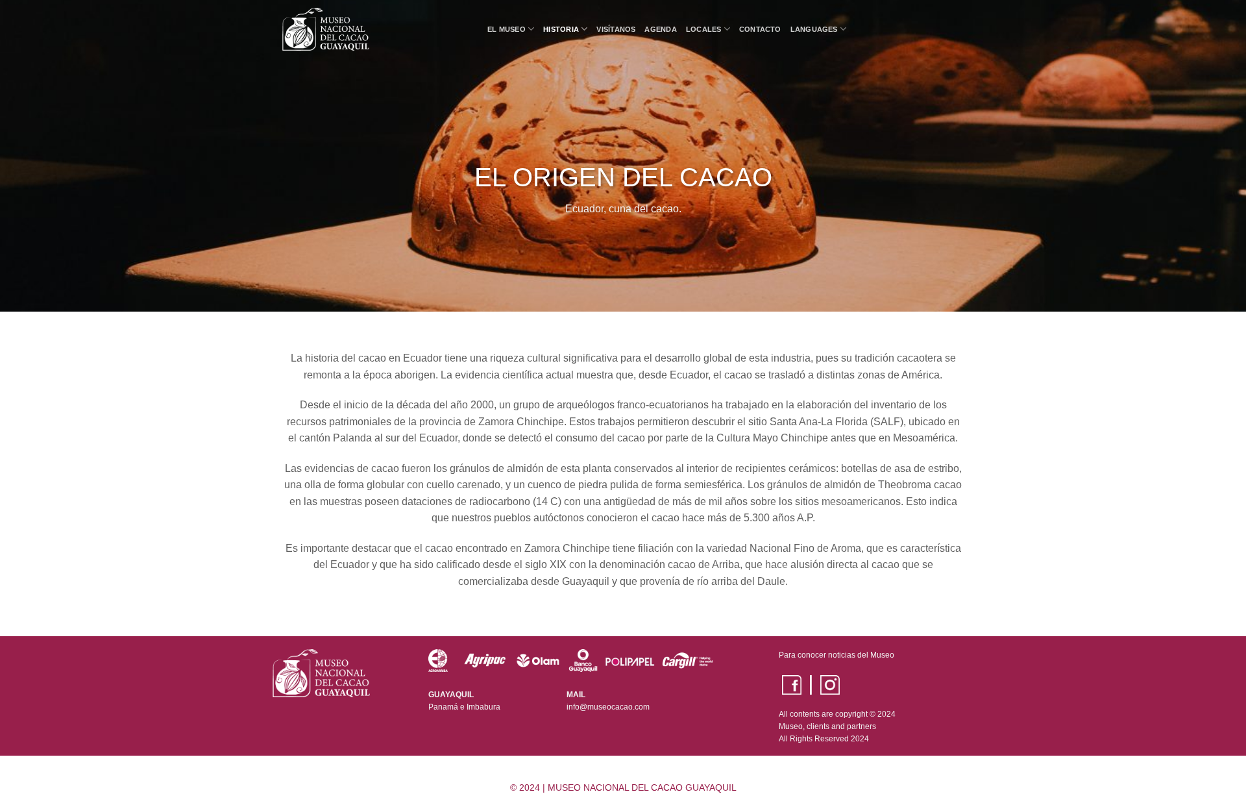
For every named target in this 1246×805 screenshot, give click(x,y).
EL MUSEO (506, 29)
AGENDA (660, 29)
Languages (814, 29)
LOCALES (704, 29)
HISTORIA (561, 29)
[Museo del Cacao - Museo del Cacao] (375, 29)
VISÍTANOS (615, 29)
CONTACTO (760, 29)
